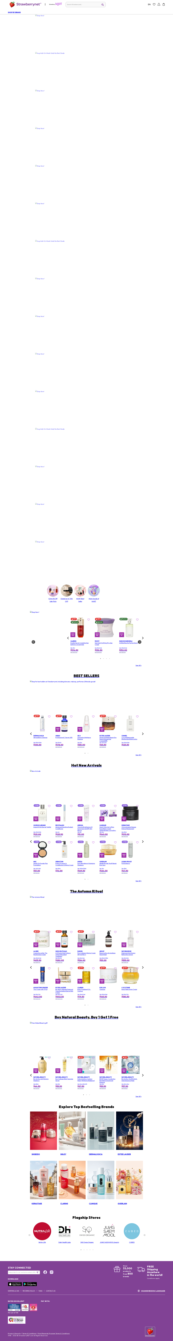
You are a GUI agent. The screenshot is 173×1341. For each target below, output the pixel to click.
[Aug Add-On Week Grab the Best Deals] (81, 71)
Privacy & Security (14, 1333)
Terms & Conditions (29, 1333)
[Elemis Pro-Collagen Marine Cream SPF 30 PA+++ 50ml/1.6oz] (86, 949)
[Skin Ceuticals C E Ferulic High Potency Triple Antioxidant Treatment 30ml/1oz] (64, 949)
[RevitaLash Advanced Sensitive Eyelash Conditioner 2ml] (64, 823)
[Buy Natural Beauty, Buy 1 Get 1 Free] (86, 1037)
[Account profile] (158, 4)
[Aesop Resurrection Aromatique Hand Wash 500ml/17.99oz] (109, 949)
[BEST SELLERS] (86, 695)
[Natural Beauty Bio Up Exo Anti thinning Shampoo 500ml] (42, 1075)
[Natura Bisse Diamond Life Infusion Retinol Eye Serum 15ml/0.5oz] (131, 949)
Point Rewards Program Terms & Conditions (54, 1333)
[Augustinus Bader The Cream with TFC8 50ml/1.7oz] (42, 986)
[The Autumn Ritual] (86, 911)
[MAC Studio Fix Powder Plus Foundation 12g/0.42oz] (42, 860)
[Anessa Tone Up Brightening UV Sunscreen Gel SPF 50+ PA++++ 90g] (86, 823)
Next (145, 1235)
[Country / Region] (149, 4)
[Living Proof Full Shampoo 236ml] (131, 860)
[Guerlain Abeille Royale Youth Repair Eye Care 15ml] (109, 860)
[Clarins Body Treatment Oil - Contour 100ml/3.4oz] (86, 986)
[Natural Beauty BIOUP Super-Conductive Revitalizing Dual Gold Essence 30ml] (109, 1075)
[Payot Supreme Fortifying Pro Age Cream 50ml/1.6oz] (105, 639)
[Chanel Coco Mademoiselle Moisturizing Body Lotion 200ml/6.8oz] (131, 734)
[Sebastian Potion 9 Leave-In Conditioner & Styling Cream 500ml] (64, 860)
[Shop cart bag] (163, 4)
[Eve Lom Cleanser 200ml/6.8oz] (109, 986)
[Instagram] (167, 1328)
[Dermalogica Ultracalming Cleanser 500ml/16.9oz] (42, 734)
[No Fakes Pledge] (33, 1309)
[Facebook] (167, 1321)
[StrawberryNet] (24, 4)
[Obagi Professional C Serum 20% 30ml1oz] (64, 734)
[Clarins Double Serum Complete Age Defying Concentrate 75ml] (80, 639)
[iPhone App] (15, 1286)
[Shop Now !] (81, 108)
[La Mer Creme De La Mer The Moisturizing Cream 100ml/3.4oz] (42, 949)
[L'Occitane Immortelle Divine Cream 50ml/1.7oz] (131, 986)
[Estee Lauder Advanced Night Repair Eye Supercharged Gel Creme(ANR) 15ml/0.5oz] (109, 734)
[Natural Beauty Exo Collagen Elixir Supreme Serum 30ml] (64, 1075)
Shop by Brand (14, 12)
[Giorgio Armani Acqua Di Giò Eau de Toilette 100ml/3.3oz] (42, 823)
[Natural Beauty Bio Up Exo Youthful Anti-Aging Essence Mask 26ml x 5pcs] (131, 1075)
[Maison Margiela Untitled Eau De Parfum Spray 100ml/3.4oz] (129, 639)
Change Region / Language (153, 1291)
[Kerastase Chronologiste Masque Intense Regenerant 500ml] (131, 823)
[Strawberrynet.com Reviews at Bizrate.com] (14, 1311)
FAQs (40, 1291)
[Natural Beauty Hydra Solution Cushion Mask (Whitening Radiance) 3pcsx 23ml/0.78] (86, 1075)
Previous (29, 1235)
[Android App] (30, 1286)
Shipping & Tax (13, 1291)
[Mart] (55, 5)
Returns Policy (29, 1291)
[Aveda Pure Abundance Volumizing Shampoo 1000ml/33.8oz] (86, 860)
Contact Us (50, 1291)
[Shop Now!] (81, 33)
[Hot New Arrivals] (86, 785)
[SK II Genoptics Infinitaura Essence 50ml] (86, 734)
